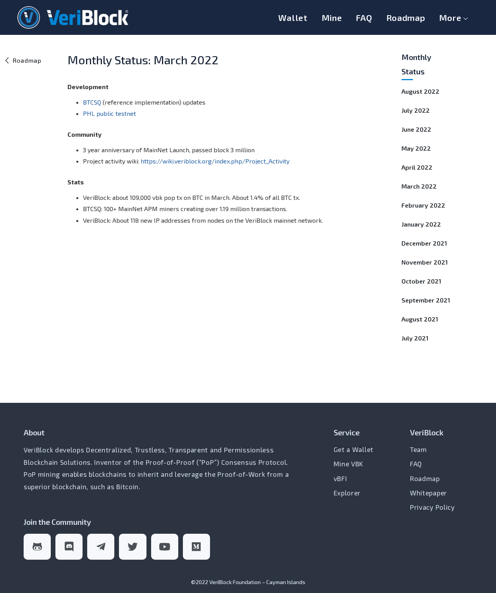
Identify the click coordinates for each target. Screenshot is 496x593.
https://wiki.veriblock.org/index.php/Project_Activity (215, 161)
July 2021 (415, 338)
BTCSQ (92, 102)
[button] (22, 60)
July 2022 (415, 110)
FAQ (364, 17)
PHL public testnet (109, 113)
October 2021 (421, 281)
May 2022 (416, 148)
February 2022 (423, 205)
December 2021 (424, 243)
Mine (332, 17)
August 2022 (420, 91)
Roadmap (405, 17)
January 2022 (421, 224)
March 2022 (419, 186)
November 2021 (424, 262)
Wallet (292, 17)
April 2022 (416, 167)
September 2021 (425, 300)
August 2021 (419, 319)
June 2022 (416, 129)
